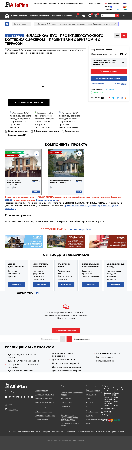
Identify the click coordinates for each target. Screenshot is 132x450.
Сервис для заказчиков (62, 16)
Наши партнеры (91, 386)
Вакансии (89, 415)
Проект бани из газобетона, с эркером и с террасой (60, 181)
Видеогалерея (91, 394)
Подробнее (17, 171)
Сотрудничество (92, 411)
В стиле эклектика (105, 361)
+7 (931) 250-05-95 (111, 397)
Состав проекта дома (47, 200)
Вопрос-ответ (72, 131)
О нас (88, 398)
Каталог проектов (19, 16)
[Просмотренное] (83, 15)
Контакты (89, 402)
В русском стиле (104, 357)
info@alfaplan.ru (113, 3)
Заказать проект (110, 71)
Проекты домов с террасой (65, 363)
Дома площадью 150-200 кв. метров (22, 355)
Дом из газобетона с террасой (67, 370)
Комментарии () (17, 135)
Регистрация (13, 409)
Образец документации (46, 131)
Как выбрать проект (42, 407)
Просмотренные (66, 402)
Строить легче (12, 197)
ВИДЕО (8, 200)
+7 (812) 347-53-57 (111, 401)
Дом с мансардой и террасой (66, 367)
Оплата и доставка (18, 131)
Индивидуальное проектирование (66, 387)
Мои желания (65, 407)
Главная (38, 386)
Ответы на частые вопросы (44, 402)
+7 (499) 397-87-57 (111, 405)
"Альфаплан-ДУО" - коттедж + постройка (23, 365)
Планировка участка (42, 419)
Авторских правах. (116, 431)
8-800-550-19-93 (95, 3)
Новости (89, 407)
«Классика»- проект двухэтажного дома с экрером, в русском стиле (16, 182)
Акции (88, 423)
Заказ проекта (66, 398)
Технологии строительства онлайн (70, 424)
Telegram (110, 89)
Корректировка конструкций (45, 415)
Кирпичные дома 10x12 (108, 353)
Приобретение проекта (39, 16)
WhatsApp (97, 92)
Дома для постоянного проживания (63, 354)
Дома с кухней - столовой (20, 370)
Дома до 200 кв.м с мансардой (23, 361)
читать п (74, 229)
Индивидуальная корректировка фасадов (72, 393)
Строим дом (65, 411)
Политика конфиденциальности (97, 419)
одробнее (85, 229)
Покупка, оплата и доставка (44, 394)
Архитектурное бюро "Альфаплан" (12, 392)
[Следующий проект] (69, 339)
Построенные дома (93, 390)
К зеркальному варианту (27, 102)
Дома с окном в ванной (63, 359)
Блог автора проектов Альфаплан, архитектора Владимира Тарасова (69, 417)
